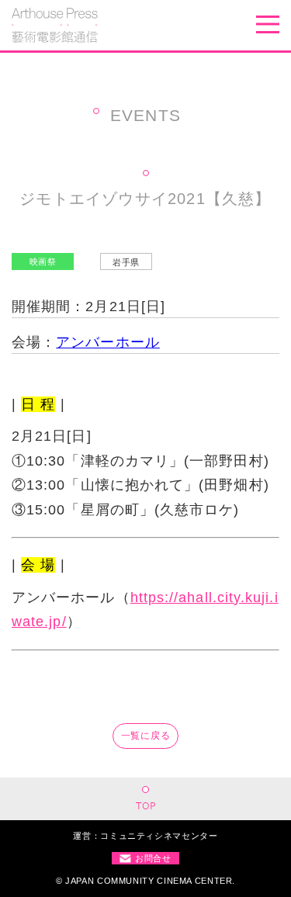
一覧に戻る (146, 735)
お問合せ (153, 858)
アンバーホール (108, 342)
